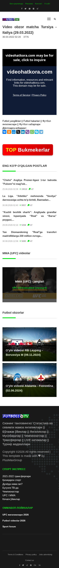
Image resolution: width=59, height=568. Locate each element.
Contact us (29, 560)
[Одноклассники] (9, 132)
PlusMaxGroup (12, 460)
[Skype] (37, 132)
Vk (40, 565)
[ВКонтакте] (4, 132)
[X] (18, 132)
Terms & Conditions (15, 554)
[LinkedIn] (23, 132)
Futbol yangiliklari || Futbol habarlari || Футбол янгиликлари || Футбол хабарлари (26, 123)
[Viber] (27, 132)
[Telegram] (41, 132)
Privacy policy (31, 554)
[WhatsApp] (32, 132)
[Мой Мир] (14, 132)
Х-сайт (47, 4)
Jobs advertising (45, 554)
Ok (35, 565)
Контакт (38, 4)
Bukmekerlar (28, 150)
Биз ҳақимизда (16, 4)
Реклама (29, 4)
